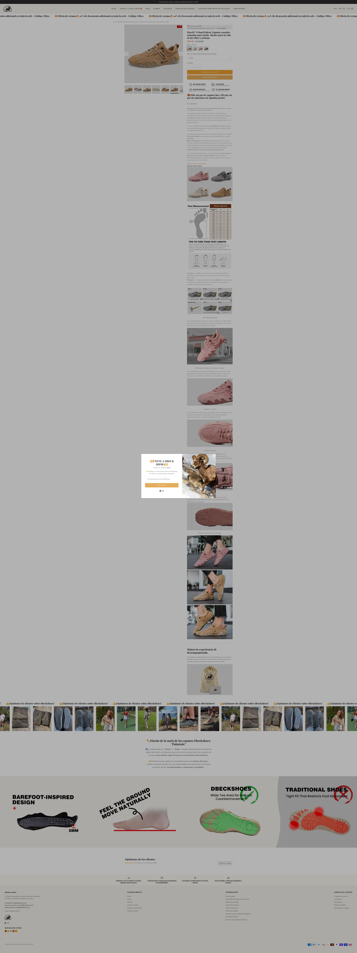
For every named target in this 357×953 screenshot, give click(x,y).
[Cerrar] (213, 456)
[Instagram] (163, 491)
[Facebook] (160, 491)
